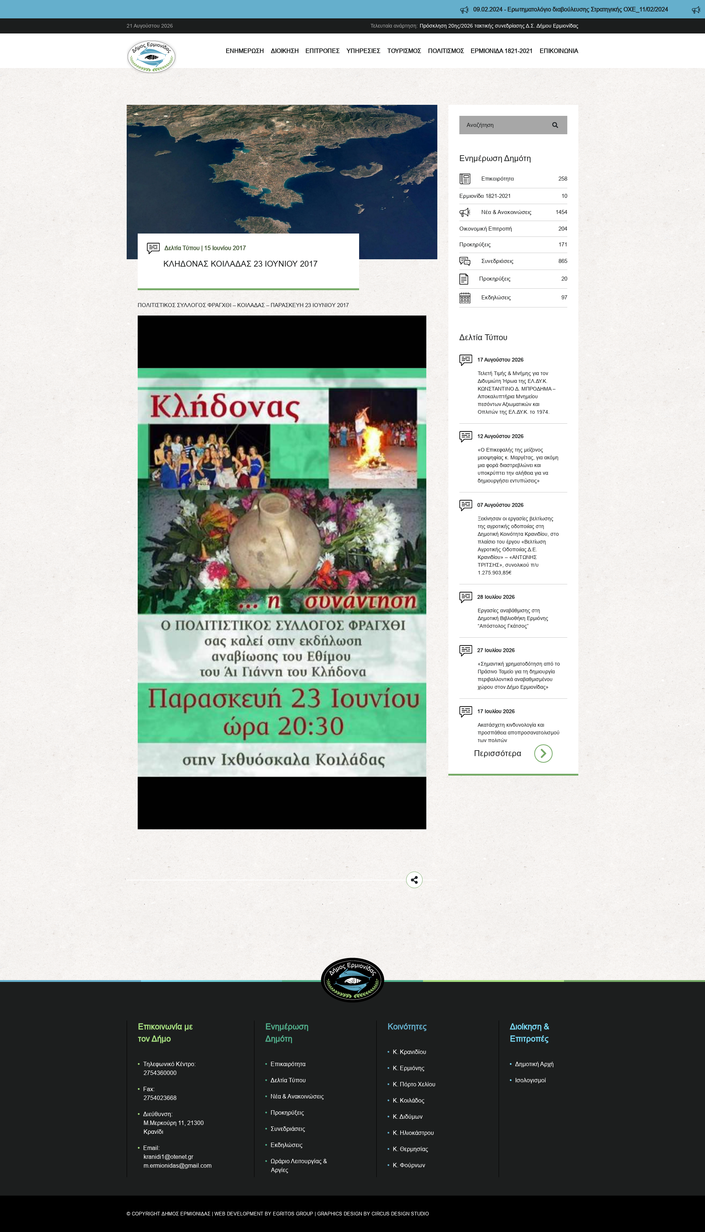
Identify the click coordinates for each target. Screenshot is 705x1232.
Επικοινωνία (559, 50)
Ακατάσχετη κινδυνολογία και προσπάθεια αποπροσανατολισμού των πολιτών (519, 732)
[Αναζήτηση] (555, 125)
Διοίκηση (285, 50)
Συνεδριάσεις (524, 261)
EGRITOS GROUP (293, 1214)
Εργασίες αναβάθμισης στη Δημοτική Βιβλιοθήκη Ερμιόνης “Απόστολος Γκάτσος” (513, 618)
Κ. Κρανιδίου (409, 1051)
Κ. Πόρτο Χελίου (414, 1084)
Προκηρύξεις (513, 244)
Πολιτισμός (446, 50)
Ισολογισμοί (530, 1080)
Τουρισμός (404, 50)
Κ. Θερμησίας (410, 1149)
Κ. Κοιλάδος (408, 1100)
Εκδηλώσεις (524, 297)
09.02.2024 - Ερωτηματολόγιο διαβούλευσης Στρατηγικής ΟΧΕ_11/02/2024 (482, 9)
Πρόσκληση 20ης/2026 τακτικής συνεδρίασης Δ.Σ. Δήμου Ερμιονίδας (499, 26)
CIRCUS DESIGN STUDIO (400, 1214)
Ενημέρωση (245, 50)
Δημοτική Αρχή (534, 1064)
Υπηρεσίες (363, 50)
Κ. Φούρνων (409, 1165)
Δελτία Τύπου (288, 1080)
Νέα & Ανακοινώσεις (524, 212)
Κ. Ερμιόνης (408, 1068)
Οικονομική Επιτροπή (513, 228)
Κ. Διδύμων (408, 1116)
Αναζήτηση (480, 125)
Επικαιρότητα (524, 178)
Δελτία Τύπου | (183, 248)
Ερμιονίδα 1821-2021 (502, 50)
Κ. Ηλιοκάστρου (413, 1132)
